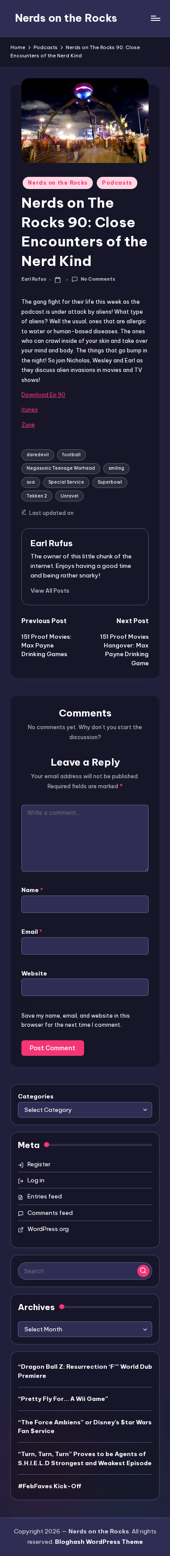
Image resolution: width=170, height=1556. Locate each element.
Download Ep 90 (43, 394)
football (71, 455)
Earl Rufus (52, 543)
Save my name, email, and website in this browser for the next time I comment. (75, 1020)
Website (34, 973)
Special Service (66, 482)
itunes (29, 409)
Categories (36, 1096)
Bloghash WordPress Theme (99, 1542)
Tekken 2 (37, 496)
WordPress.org (48, 1229)
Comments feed (50, 1213)
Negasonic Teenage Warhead (61, 468)
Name (32, 890)
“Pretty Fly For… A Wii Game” (63, 1399)
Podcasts (117, 182)
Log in (35, 1180)
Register (39, 1164)
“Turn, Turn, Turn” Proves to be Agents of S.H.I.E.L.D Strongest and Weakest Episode (85, 1458)
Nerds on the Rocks (66, 17)
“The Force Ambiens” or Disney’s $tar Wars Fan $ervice (85, 1426)
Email (31, 932)
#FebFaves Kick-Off (50, 1486)
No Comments (98, 279)
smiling (116, 468)
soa (31, 482)
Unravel (69, 496)
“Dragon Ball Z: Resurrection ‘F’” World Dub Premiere (85, 1371)
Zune (28, 424)
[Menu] (155, 18)
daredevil (38, 455)
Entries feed (44, 1196)
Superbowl (110, 482)
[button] (50, 590)
